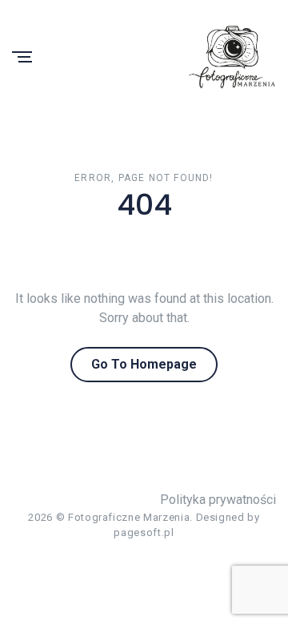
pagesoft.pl (144, 532)
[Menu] (22, 58)
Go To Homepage (144, 364)
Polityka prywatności (218, 499)
